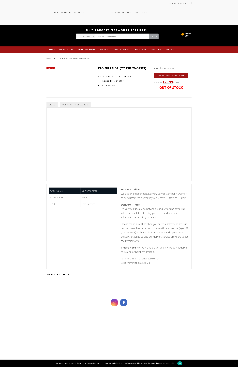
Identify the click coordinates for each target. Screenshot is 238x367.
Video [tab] (52, 105)
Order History (138, 328)
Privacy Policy (64, 333)
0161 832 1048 (175, 323)
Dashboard (138, 333)
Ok (180, 363)
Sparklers (156, 49)
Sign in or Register (178, 3)
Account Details (138, 323)
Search (153, 36)
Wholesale (57, 56)
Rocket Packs (66, 49)
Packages (171, 49)
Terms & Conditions (64, 328)
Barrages (105, 49)
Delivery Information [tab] (75, 105)
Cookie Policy (64, 323)
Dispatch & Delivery (101, 333)
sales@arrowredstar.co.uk (135, 262)
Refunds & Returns (101, 337)
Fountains (140, 49)
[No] (235, 363)
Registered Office (101, 323)
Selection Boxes (86, 49)
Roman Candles (122, 49)
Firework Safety (101, 328)
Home (52, 49)
